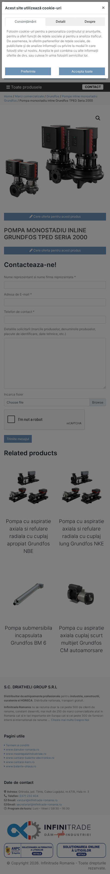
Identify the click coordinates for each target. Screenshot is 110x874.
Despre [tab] (90, 21)
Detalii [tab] (60, 21)
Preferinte (28, 71)
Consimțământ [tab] (25, 21)
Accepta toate (82, 71)
